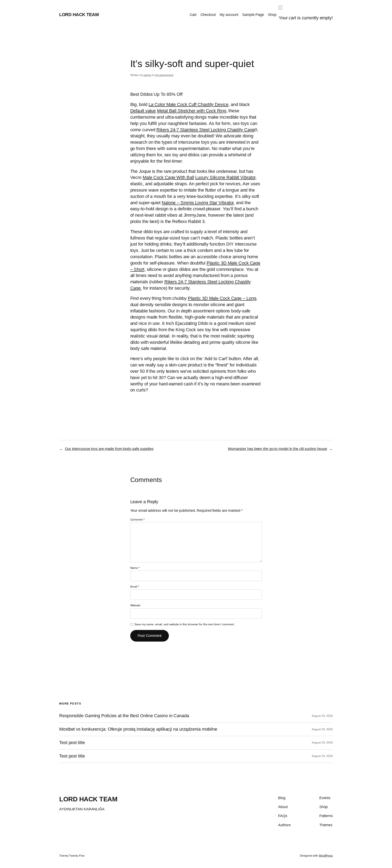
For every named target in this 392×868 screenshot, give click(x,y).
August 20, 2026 (322, 715)
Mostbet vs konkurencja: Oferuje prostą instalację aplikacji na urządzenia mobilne (138, 729)
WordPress (326, 855)
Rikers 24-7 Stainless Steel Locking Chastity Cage (205, 129)
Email (134, 586)
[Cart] (280, 8)
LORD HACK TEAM (79, 14)
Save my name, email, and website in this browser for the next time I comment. (184, 624)
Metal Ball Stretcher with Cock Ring (191, 110)
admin (147, 75)
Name (135, 567)
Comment (137, 519)
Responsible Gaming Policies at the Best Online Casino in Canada (124, 715)
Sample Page (253, 15)
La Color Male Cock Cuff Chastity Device (188, 104)
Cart (193, 15)
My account (229, 15)
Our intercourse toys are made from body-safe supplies (109, 449)
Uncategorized (164, 75)
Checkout (208, 15)
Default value (143, 110)
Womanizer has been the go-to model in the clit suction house (277, 449)
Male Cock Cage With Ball (168, 177)
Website (135, 605)
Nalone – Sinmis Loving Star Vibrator (198, 202)
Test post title (72, 742)
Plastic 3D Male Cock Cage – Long (222, 298)
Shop (272, 15)
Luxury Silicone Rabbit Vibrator (225, 177)
